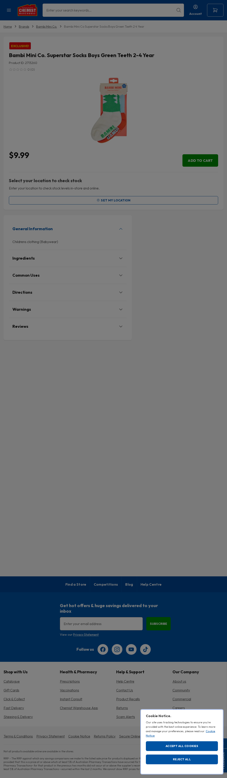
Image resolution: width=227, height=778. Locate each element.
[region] (181, 741)
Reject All (182, 759)
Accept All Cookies (182, 746)
